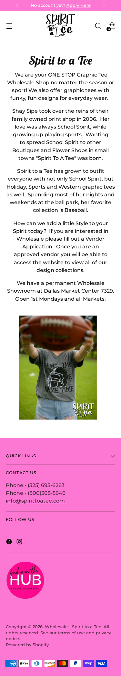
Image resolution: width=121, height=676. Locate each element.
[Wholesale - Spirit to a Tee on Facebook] (10, 542)
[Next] (104, 5)
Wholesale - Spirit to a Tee (73, 626)
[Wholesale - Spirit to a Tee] (60, 26)
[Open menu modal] (9, 26)
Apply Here (78, 5)
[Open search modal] (98, 26)
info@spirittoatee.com (35, 500)
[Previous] (17, 5)
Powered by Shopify (27, 644)
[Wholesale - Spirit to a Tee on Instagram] (20, 542)
